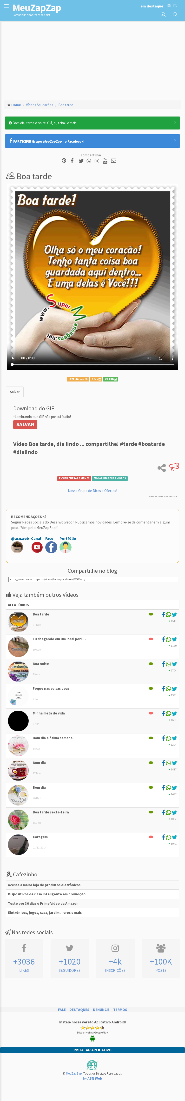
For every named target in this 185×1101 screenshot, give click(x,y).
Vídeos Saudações (39, 105)
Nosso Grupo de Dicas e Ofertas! (92, 490)
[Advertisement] (92, 60)
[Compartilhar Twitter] (82, 161)
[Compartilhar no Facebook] (73, 161)
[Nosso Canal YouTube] (105, 161)
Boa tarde (65, 105)
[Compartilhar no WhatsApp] (89, 161)
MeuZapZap (74, 1073)
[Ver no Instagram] (98, 161)
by (92, 1078)
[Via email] (113, 161)
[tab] (15, 392)
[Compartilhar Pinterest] (64, 161)
